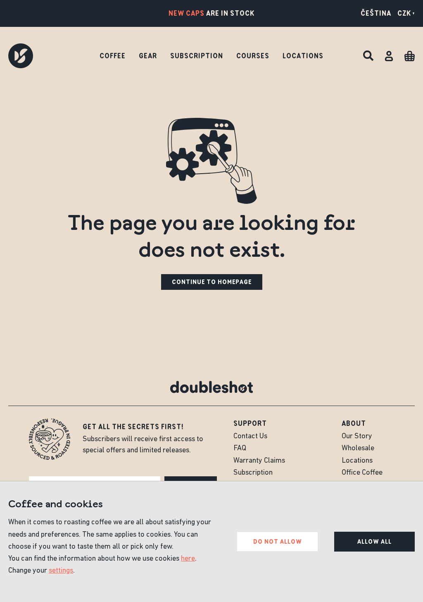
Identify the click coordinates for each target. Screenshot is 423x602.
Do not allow (277, 542)
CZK (404, 13)
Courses (252, 55)
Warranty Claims (259, 461)
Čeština (376, 13)
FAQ (239, 448)
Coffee (113, 55)
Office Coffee (362, 473)
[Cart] (409, 56)
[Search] (368, 56)
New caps (186, 13)
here (188, 559)
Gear (148, 55)
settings (61, 571)
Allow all (374, 542)
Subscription (196, 55)
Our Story (357, 436)
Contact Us (250, 436)
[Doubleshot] (20, 55)
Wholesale (358, 448)
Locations (303, 55)
